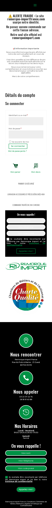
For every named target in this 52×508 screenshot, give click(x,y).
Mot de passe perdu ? (17, 151)
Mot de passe (20, 128)
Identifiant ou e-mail (23, 115)
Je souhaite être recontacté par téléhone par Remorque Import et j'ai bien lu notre (26, 242)
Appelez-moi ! (26, 251)
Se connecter (18, 146)
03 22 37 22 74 (26, 397)
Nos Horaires (26, 425)
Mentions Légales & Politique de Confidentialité (29, 505)
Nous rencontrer (26, 354)
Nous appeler (26, 391)
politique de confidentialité (18, 481)
